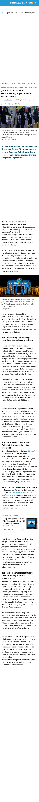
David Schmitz (8, 100)
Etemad (31, 451)
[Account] (35, 3)
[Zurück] (3, 12)
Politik (13, 83)
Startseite (5, 83)
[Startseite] (18, 3)
